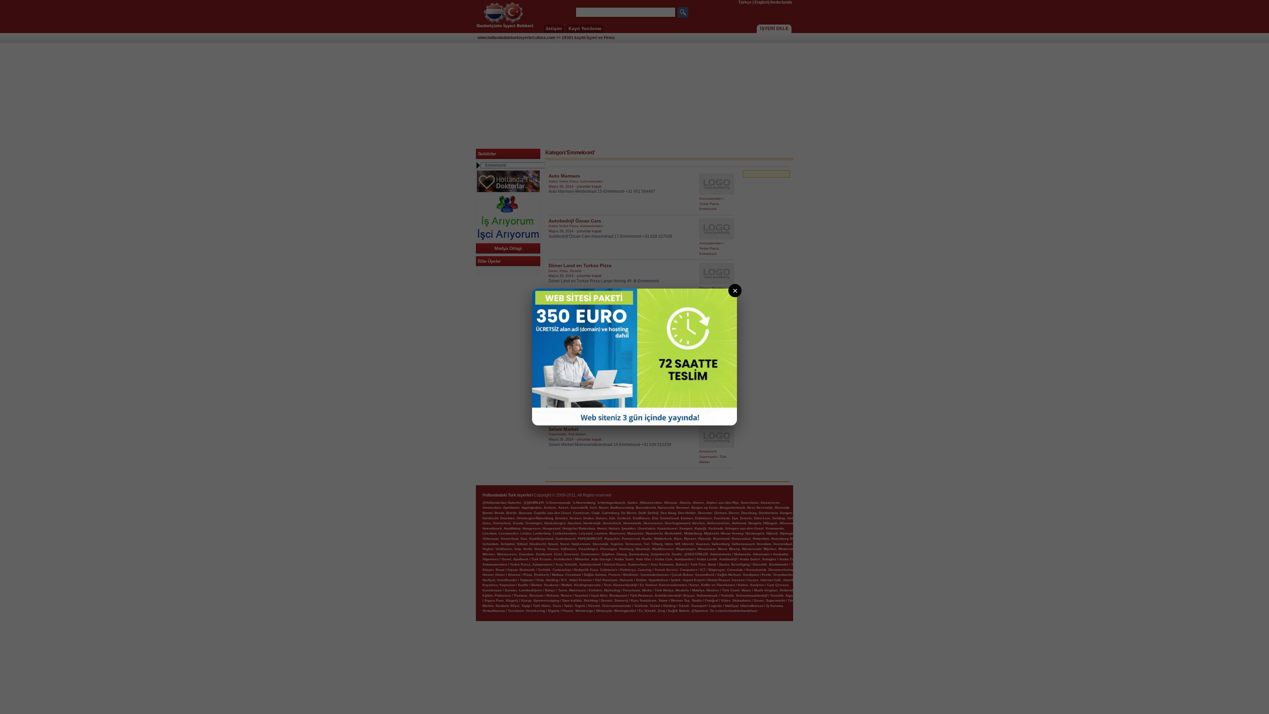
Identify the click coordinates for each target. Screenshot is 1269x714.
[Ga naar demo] (634, 357)
